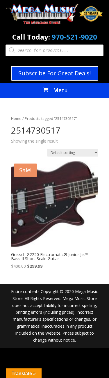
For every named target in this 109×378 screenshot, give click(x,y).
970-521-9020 (74, 37)
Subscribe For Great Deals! (54, 73)
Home (16, 118)
